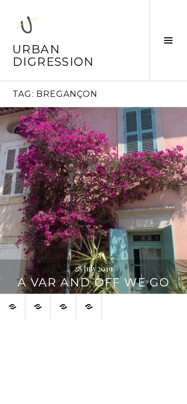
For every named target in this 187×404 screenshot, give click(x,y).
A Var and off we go (93, 283)
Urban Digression (53, 55)
